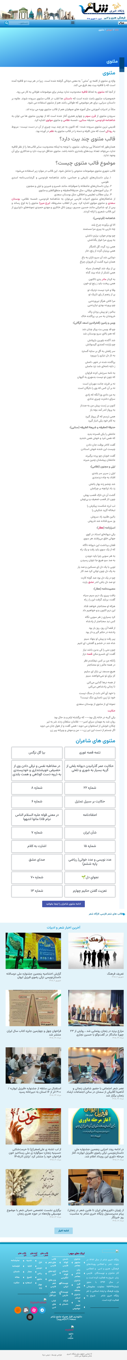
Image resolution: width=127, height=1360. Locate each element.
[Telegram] (42, 1310)
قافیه (84, 92)
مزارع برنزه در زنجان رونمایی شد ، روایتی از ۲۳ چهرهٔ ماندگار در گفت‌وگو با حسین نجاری (97, 1033)
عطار (101, 528)
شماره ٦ (37, 801)
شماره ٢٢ (90, 788)
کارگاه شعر (94, 914)
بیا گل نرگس (37, 752)
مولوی (49, 120)
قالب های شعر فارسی (111, 914)
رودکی (109, 131)
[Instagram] (29, 1317)
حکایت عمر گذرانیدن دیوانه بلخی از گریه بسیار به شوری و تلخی (90, 768)
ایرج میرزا (44, 203)
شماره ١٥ (90, 846)
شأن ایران (90, 832)
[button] (73, 22)
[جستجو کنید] (6, 23)
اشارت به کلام (36, 846)
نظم (51, 131)
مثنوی (101, 92)
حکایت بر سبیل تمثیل (90, 801)
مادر (104, 279)
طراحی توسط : (52, 1355)
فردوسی (100, 120)
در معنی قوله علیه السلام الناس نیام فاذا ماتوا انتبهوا (37, 817)
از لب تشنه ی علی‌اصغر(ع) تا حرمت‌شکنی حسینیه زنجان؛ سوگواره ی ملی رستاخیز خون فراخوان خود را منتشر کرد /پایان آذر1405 (35, 1153)
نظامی (66, 120)
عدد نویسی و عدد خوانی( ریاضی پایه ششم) (89, 862)
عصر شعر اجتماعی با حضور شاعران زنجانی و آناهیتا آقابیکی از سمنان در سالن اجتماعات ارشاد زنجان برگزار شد (95, 1092)
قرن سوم (90, 116)
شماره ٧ (36, 832)
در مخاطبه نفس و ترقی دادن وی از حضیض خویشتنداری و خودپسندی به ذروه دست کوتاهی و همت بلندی (37, 770)
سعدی (111, 203)
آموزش (109, 30)
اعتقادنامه (90, 815)
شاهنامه (110, 120)
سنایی (82, 120)
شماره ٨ (36, 788)
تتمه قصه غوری (90, 752)
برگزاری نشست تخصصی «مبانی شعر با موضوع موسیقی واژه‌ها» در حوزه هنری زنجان (34, 1212)
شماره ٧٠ (37, 877)
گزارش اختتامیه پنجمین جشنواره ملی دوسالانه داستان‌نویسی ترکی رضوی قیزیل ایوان (33, 976)
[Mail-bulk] (25, 1310)
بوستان (16, 199)
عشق (91, 582)
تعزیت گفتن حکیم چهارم (90, 891)
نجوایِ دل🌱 (90, 877)
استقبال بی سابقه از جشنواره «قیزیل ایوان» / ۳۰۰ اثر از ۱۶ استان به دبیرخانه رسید (34, 1090)
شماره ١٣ (37, 891)
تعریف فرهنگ (115, 974)
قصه (89, 654)
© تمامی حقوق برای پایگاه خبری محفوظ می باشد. (79, 1355)
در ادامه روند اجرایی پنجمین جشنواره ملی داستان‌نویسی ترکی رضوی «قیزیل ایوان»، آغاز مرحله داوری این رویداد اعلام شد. (98, 1153)
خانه (117, 30)
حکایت (111, 711)
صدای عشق (37, 859)
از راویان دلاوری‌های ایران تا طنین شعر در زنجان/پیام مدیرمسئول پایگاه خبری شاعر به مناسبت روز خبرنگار (95, 1214)
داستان (68, 99)
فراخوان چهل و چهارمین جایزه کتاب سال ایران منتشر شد (34, 1033)
